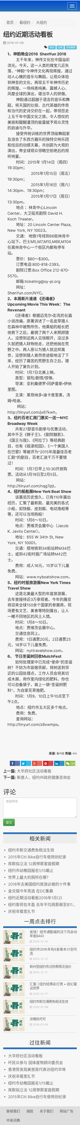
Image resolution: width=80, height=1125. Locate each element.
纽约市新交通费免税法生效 (31, 850)
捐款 (29, 1111)
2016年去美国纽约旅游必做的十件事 (39, 884)
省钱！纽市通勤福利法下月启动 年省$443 (53, 934)
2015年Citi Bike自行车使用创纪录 (37, 857)
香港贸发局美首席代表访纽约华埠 (37, 1069)
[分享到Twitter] (26, 763)
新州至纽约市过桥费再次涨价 (50, 966)
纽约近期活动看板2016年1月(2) (35, 898)
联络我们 (13, 1111)
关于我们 (46, 1111)
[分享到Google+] (37, 763)
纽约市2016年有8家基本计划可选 (53, 951)
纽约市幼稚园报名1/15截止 (31, 870)
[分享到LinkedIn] (59, 763)
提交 (9, 822)
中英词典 (13, 1120)
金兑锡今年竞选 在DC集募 (30, 891)
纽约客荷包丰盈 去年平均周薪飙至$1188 (42, 904)
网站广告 (66, 1111)
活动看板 (71, 47)
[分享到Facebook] (15, 763)
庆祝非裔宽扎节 (21, 911)
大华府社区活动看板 (34, 771)
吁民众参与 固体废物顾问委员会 (35, 1062)
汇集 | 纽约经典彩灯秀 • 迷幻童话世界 (53, 986)
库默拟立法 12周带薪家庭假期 (33, 864)
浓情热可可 (38, 1019)
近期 (60, 47)
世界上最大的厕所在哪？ (29, 877)
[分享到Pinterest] (48, 763)
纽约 (52, 47)
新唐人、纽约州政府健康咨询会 (44, 777)
